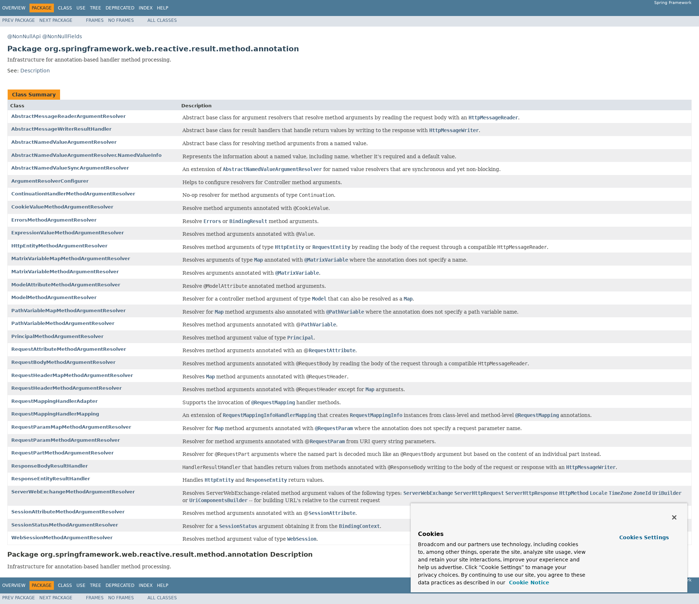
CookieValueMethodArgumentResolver (62, 207)
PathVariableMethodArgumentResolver (62, 323)
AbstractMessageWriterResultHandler (61, 129)
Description (35, 70)
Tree (95, 8)
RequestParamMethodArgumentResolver (65, 440)
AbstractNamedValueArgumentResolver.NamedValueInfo (86, 155)
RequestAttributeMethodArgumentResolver (68, 349)
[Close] (674, 517)
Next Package (55, 20)
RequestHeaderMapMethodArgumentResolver (72, 375)
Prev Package (18, 20)
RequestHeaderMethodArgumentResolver (66, 388)
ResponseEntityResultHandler (50, 478)
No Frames (121, 20)
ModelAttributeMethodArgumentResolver (65, 284)
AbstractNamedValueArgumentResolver (63, 142)
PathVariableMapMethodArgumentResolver (68, 310)
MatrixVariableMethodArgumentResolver (65, 271)
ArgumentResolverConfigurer (49, 181)
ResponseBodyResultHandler (49, 466)
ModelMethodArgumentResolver (53, 297)
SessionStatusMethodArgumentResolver (64, 525)
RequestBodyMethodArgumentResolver (63, 362)
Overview (13, 8)
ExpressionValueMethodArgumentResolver (67, 232)
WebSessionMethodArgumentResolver (61, 537)
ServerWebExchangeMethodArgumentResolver (73, 491)
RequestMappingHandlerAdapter (54, 401)
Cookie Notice (528, 582)
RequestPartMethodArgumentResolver (62, 453)
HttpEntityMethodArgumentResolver (59, 246)
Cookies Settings (644, 537)
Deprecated (120, 8)
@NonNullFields (62, 36)
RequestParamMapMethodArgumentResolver (71, 427)
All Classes (162, 20)
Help (162, 8)
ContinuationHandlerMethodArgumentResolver (73, 193)
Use (81, 8)
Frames (95, 20)
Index (146, 8)
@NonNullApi (24, 36)
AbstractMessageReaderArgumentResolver (68, 116)
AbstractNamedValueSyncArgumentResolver (70, 168)
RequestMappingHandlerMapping (55, 414)
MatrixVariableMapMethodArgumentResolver (70, 258)
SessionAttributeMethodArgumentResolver (68, 511)
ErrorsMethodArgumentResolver (53, 220)
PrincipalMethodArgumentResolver (57, 336)
